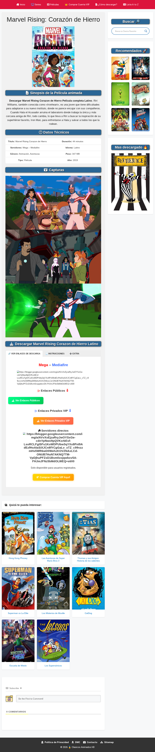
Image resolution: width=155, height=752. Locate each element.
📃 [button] (54, 354)
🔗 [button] (24, 354)
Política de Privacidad (56, 742)
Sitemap (109, 742)
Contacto (91, 742)
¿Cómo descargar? (107, 4)
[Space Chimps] (141, 119)
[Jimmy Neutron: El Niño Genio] (120, 119)
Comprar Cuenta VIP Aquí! (55, 477)
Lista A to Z (133, 4)
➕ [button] (74, 354)
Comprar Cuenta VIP (78, 4)
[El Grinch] (120, 93)
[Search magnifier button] (146, 31)
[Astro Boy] (141, 68)
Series (38, 4)
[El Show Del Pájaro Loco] (120, 68)
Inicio (22, 4)
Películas (54, 4)
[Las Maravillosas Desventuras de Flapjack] (141, 93)
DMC (77, 742)
